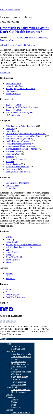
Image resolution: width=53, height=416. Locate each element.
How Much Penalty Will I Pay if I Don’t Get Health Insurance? (24, 29)
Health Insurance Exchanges (18, 144)
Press (8, 292)
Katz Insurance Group (10, 9)
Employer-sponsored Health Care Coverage (25, 136)
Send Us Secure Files (20, 412)
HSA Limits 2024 (13, 115)
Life (7, 249)
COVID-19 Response (15, 297)
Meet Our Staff (18, 349)
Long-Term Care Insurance (18, 367)
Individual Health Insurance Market (21, 149)
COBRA (10, 128)
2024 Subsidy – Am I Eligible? (19, 112)
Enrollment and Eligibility (17, 138)
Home (8, 344)
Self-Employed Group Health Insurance (23, 244)
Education (10, 397)
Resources (10, 278)
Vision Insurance (18, 384)
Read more (5, 72)
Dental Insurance (18, 361)
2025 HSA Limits (13, 110)
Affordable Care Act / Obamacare (32, 37)
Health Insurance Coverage (18, 141)
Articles (9, 273)
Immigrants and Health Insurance (20, 146)
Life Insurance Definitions (17, 183)
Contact (9, 410)
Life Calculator (12, 185)
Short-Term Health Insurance (19, 378)
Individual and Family (21, 354)
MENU (3, 339)
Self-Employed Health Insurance (20, 88)
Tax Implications (13, 164)
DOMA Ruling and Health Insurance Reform (26, 133)
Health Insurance (13, 83)
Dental (9, 237)
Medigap (10, 254)
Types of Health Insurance (17, 166)
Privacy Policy (12, 188)
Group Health (12, 242)
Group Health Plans (14, 86)
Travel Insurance (13, 93)
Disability (10, 239)
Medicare (10, 156)
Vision (8, 262)
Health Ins (10, 351)
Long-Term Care (13, 252)
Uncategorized (12, 169)
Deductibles (11, 131)
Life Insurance (12, 91)
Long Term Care (13, 154)
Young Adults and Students (18, 171)
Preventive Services (14, 159)
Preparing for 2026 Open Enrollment (22, 107)
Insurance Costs (7, 40)
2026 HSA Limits (13, 105)
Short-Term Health (14, 257)
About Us (10, 289)
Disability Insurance (20, 364)
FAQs (8, 276)
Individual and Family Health (19, 247)
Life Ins (9, 394)
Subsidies (10, 161)
